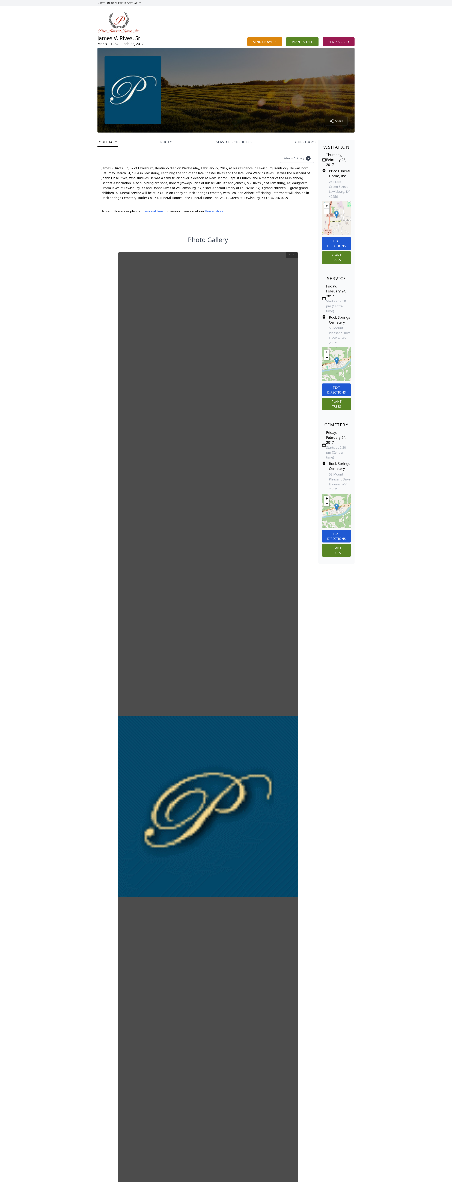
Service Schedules (234, 142)
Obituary (108, 142)
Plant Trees (336, 257)
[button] (336, 214)
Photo (166, 142)
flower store (214, 211)
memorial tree (152, 211)
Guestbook (306, 142)
